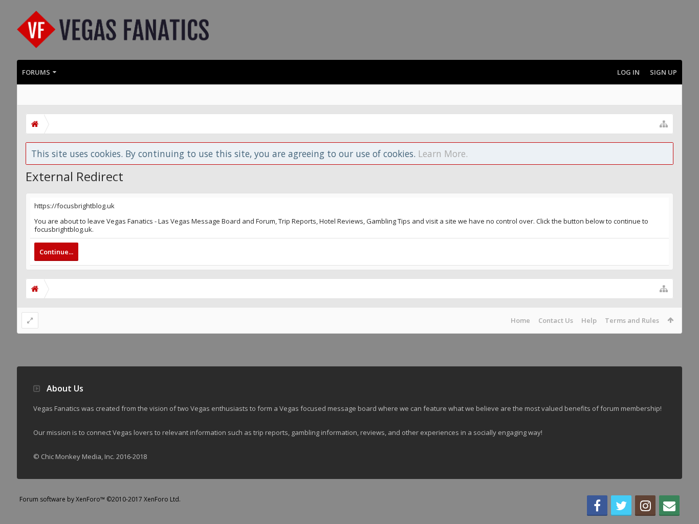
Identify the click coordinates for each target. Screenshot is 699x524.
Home (520, 320)
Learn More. (443, 153)
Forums (36, 72)
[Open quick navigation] (663, 124)
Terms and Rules (632, 320)
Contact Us (555, 320)
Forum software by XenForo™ (100, 499)
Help (589, 320)
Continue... (56, 251)
